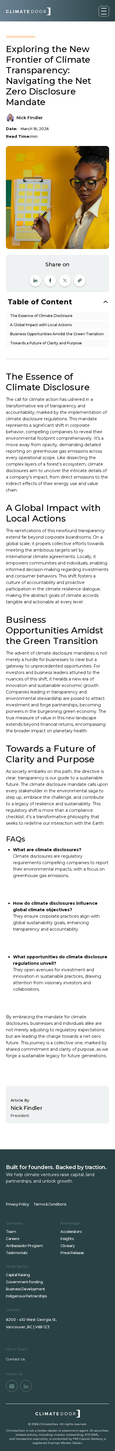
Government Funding (24, 1282)
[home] (28, 11)
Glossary (67, 1246)
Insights (66, 1238)
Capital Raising (18, 1275)
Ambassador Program (24, 1246)
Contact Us (15, 1359)
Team (11, 1231)
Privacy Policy (17, 1204)
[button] (103, 11)
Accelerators (70, 1231)
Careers (12, 1238)
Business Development (25, 1289)
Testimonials (16, 1253)
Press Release (72, 1253)
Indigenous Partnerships (26, 1296)
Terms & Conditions (49, 1204)
